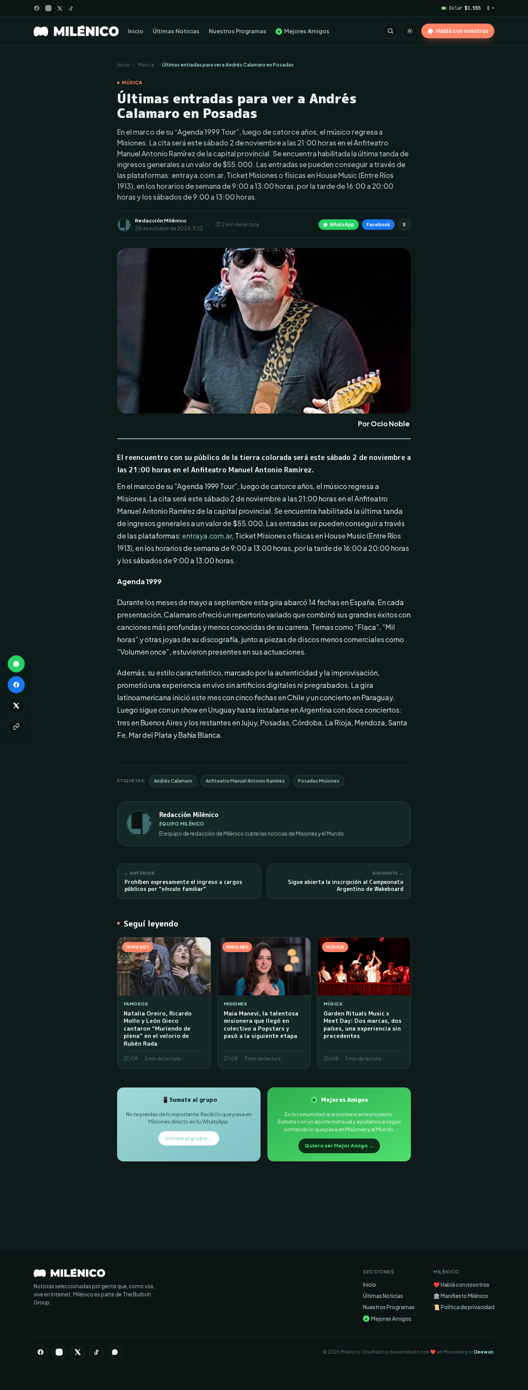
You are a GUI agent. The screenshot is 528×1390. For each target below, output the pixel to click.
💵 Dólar (461, 8)
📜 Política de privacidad (463, 1307)
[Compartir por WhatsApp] (16, 663)
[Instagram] (48, 8)
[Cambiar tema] (409, 31)
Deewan (483, 1352)
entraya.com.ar (207, 535)
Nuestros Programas (237, 30)
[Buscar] (390, 31)
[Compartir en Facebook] (16, 684)
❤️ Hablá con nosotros (461, 1284)
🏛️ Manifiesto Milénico (460, 1296)
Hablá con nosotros (462, 30)
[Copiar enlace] (16, 726)
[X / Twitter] (60, 8)
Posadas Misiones (318, 781)
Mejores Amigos (303, 30)
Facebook (378, 224)
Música (146, 65)
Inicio (135, 30)
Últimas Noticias (176, 30)
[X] (78, 1352)
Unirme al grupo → (189, 1138)
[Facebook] (37, 8)
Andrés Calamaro (173, 781)
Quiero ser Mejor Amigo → (339, 1145)
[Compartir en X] (16, 705)
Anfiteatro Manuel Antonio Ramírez (245, 781)
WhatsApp (342, 224)
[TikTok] (71, 8)
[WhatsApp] (115, 1352)
